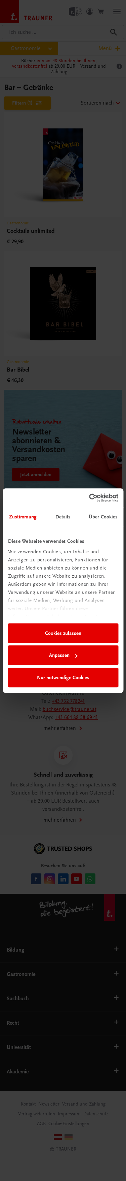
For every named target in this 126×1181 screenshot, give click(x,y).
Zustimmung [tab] (23, 517)
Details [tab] (63, 517)
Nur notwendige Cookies (63, 677)
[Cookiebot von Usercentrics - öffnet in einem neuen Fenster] (89, 497)
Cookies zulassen (63, 633)
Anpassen (59, 655)
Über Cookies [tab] (103, 517)
